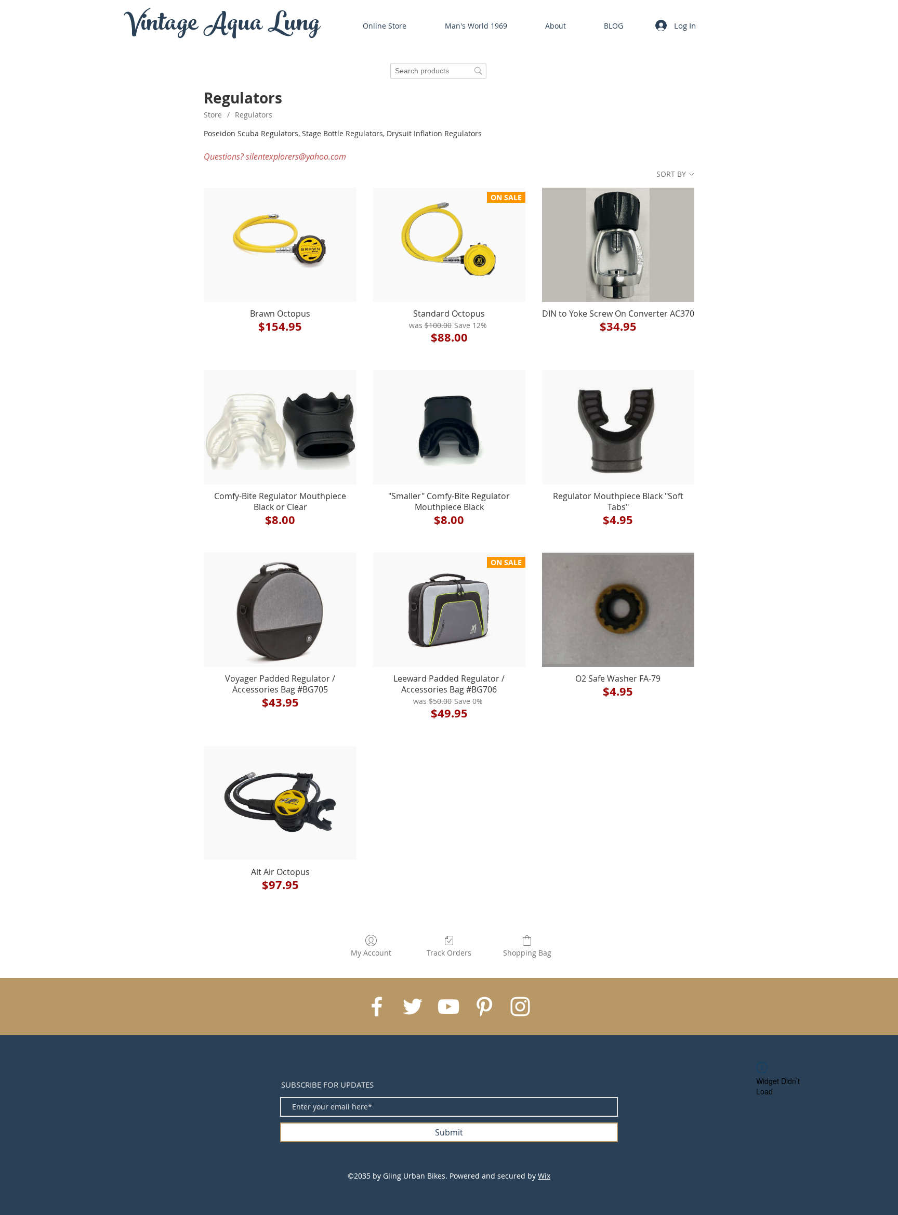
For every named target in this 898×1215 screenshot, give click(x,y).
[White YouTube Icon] (448, 1007)
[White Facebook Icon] (377, 1007)
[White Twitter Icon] (413, 1007)
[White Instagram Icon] (520, 1007)
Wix (544, 1176)
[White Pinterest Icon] (484, 1007)
